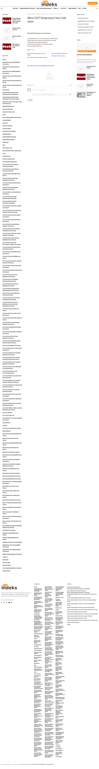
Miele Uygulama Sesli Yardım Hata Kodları (11, 512)
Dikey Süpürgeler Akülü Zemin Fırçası (12, 150)
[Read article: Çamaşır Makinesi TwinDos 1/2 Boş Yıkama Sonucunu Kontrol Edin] (7, 21)
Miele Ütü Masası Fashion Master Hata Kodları (12, 503)
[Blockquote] (46, 94)
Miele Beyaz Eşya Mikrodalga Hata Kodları (11, 469)
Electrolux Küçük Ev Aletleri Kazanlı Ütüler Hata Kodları (12, 367)
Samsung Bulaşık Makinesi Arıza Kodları (10, 534)
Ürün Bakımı (5, 559)
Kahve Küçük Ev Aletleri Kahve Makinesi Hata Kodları (12, 419)
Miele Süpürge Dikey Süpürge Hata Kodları (11, 491)
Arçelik (43, 13)
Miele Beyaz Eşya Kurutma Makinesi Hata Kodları (11, 460)
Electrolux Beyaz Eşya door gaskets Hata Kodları (12, 216)
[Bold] (34, 94)
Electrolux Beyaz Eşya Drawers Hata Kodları (12, 257)
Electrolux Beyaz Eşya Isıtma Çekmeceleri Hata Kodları (10, 275)
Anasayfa (29, 13)
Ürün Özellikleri (7, 565)
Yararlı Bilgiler (6, 570)
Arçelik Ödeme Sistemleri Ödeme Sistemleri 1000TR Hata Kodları (10, 93)
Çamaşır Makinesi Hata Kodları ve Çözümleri (76, 590)
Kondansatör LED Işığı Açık (83, 24)
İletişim (84, 8)
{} (51, 94)
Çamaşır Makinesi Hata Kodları (27, 8)
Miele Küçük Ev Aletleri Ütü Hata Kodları (11, 487)
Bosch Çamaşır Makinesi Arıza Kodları (12, 117)
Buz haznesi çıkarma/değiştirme (84, 54)
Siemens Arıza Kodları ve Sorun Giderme (12, 542)
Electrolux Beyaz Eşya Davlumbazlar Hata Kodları (12, 193)
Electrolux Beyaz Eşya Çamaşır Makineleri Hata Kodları (10, 188)
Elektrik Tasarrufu (7, 412)
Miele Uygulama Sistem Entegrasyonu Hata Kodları (12, 517)
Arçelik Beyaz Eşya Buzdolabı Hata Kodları (11, 67)
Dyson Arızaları (6, 156)
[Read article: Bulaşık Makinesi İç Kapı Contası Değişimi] (81, 95)
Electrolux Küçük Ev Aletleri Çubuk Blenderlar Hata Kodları (11, 353)
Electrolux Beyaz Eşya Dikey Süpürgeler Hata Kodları (9, 202)
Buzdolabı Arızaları (7, 125)
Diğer (79, 8)
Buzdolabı (5, 123)
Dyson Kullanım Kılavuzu (9, 159)
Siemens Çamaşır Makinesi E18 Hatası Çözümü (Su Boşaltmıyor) (80, 607)
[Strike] (40, 94)
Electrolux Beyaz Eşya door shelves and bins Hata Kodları (11, 248)
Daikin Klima (5, 142)
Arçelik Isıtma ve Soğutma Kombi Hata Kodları (12, 81)
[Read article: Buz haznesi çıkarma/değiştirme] (87, 48)
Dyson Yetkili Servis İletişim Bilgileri (38, 764)
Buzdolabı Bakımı (7, 128)
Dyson (4, 153)
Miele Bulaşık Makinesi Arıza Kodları (11, 476)
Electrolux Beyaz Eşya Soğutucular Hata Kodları (12, 314)
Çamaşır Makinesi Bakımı (8, 139)
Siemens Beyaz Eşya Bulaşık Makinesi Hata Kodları (11, 546)
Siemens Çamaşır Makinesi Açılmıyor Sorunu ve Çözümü (79, 597)
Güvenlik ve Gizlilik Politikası (73, 622)
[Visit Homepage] (49, 3)
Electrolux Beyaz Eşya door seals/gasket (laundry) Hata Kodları (12, 243)
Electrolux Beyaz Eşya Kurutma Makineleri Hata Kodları (10, 284)
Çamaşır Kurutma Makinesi (9, 131)
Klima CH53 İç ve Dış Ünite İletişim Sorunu (37, 57)
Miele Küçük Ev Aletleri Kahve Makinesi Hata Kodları (12, 482)
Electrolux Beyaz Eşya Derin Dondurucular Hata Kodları (9, 197)
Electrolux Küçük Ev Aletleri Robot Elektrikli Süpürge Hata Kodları (11, 381)
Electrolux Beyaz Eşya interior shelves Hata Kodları (12, 271)
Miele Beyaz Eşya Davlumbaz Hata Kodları (11, 448)
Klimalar (5, 425)
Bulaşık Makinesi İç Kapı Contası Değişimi (86, 21)
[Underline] (38, 94)
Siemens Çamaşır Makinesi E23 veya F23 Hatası (77, 611)
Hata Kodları (39, 13)
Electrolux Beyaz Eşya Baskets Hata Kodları (11, 174)
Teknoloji (55, 8)
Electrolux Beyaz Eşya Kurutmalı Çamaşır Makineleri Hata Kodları (11, 289)
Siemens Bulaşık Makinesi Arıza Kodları (12, 554)
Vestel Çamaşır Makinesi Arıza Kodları (12, 568)
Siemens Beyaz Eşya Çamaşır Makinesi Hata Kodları (12, 550)
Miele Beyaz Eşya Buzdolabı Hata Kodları (10, 439)
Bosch (4, 114)
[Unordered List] (44, 94)
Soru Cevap (15, 8)
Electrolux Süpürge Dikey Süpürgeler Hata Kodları (12, 399)
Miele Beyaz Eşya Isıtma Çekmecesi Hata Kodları (12, 455)
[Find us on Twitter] (4, 602)
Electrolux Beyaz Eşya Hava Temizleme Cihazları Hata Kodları (12, 261)
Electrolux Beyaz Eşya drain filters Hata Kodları (11, 252)
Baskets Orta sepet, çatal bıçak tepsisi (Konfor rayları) (12, 102)
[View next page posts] (51, 61)
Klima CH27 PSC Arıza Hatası (58, 56)
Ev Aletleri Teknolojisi (8, 415)
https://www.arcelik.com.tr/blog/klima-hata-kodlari (40, 65)
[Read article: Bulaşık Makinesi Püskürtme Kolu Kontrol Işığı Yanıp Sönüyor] (81, 77)
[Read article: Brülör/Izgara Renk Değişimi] (81, 69)
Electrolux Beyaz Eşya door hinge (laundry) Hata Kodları (11, 225)
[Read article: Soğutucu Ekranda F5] (7, 38)
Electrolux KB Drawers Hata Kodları (12, 345)
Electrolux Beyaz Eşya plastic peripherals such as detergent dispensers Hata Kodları (10, 304)
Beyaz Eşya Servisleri (8, 109)
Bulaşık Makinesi (7, 120)
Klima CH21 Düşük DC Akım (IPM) (59, 53)
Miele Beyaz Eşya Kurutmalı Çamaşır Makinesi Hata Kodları (11, 465)
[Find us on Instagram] (6, 602)
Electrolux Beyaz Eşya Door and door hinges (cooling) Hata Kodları (12, 211)
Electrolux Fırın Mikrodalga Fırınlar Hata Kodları (12, 328)
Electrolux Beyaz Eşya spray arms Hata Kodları (12, 318)
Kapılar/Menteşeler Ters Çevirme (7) (85, 30)
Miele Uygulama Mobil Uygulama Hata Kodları (12, 508)
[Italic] (36, 94)
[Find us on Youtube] (9, 602)
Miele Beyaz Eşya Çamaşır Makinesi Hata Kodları (12, 443)
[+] (54, 94)
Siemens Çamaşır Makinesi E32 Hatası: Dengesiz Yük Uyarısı (79, 616)
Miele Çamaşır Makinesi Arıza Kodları (12, 478)
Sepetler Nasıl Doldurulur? (83, 18)
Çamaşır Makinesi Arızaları (9, 137)
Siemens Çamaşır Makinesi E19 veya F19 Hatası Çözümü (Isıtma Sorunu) (82, 609)
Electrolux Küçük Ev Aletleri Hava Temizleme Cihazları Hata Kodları (11, 358)
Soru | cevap (93, 3)
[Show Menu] (1, 8)
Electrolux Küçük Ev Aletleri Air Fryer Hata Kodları (12, 349)
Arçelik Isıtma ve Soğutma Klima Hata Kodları (54, 13)
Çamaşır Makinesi (7, 134)
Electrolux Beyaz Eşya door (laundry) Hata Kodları (12, 206)
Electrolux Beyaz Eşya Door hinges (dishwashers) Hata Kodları (11, 229)
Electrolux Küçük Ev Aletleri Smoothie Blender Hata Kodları (12, 385)
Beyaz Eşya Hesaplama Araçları (44, 8)
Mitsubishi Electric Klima (9, 530)
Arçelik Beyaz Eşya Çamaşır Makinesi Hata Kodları (11, 72)
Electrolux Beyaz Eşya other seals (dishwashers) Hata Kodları (11, 298)
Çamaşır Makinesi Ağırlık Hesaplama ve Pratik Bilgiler (78, 588)
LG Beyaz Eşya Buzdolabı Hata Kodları (12, 428)
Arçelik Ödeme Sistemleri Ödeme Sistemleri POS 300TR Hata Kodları (11, 98)
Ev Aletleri (63, 8)
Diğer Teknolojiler (7, 148)
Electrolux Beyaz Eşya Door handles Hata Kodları (12, 220)
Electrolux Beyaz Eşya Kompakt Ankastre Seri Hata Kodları (10, 280)
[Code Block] (48, 94)
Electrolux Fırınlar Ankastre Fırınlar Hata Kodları (12, 332)
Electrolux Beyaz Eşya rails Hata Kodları (11, 309)
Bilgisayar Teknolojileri (9, 112)
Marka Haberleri (72, 8)
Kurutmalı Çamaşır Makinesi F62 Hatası (86, 27)
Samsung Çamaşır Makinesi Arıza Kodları (11, 538)
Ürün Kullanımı (6, 562)
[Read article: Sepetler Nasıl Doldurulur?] (81, 87)
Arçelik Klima (6, 89)
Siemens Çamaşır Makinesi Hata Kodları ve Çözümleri (78, 592)
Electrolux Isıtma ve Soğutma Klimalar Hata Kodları (10, 337)
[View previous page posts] (48, 61)
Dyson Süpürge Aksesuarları (10, 161)
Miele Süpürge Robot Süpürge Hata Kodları (11, 496)
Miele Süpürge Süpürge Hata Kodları (12, 500)
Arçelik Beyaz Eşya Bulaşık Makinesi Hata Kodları (11, 63)
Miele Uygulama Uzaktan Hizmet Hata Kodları (12, 522)
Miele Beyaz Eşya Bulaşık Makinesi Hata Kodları (12, 434)
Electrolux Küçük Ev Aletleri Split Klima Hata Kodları (11, 390)
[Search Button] (97, 8)
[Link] (50, 94)
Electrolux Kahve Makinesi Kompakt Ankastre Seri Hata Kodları (11, 341)
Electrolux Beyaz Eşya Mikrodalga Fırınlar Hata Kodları (11, 294)
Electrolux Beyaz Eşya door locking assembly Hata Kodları (11, 234)
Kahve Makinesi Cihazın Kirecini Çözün (16, 46)
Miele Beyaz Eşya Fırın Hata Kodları (11, 452)
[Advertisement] (53, 28)
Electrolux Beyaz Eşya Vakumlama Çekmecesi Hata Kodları (11, 323)
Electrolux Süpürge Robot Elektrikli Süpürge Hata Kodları (12, 404)
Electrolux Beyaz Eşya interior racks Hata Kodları (12, 266)
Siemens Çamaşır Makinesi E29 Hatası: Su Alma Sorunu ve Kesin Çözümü (82, 613)
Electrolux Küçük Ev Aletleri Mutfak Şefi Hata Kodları (12, 376)
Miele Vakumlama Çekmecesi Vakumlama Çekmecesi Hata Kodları (12, 526)
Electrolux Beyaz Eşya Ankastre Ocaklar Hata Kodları (11, 170)
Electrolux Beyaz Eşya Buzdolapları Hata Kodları (12, 183)
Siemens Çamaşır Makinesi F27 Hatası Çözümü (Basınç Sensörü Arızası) (82, 620)
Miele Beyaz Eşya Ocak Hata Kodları (11, 473)
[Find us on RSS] (11, 602)
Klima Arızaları (6, 422)
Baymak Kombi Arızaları (8, 106)
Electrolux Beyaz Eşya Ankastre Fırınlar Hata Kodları (11, 165)
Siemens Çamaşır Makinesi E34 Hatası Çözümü (77, 618)
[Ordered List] (42, 94)
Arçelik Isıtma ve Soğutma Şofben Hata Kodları (12, 86)
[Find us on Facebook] (1, 602)
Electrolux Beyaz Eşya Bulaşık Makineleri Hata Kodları (10, 179)
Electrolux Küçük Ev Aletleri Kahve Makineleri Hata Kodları (11, 363)
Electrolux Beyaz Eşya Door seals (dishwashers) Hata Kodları (11, 238)
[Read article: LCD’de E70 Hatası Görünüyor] (7, 30)
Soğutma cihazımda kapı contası (84, 32)
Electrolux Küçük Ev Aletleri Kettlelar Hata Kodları (10, 372)
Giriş (71, 85)
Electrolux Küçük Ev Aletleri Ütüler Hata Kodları (12, 395)
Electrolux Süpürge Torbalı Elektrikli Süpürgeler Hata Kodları (12, 408)
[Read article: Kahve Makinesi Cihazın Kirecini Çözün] (7, 46)
